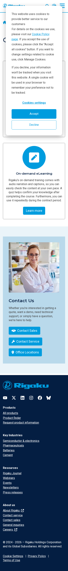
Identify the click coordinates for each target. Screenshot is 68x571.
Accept (34, 113)
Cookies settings (34, 102)
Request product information (21, 422)
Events (7, 483)
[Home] (5, 23)
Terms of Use (11, 560)
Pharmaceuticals (13, 445)
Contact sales (11, 520)
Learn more (34, 211)
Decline (34, 124)
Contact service (13, 515)
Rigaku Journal (12, 473)
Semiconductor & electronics (21, 441)
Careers (8, 529)
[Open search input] (47, 5)
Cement (8, 455)
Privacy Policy (37, 556)
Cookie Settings (13, 556)
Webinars (9, 478)
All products (10, 413)
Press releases (13, 492)
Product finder (12, 418)
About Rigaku (11, 510)
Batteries (9, 450)
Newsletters (11, 487)
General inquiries (13, 525)
